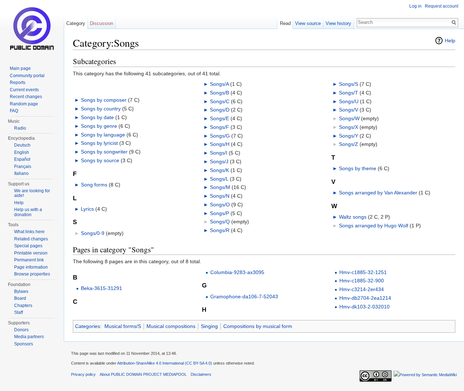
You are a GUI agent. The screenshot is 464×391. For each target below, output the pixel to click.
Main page (20, 68)
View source (308, 23)
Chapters (23, 305)
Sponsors (23, 343)
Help (450, 40)
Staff (18, 312)
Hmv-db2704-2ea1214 (365, 298)
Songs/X (348, 127)
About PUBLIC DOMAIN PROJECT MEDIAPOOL (143, 374)
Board (20, 298)
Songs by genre (99, 126)
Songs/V (348, 110)
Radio (20, 128)
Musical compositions (170, 326)
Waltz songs (352, 217)
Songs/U (349, 101)
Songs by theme (357, 168)
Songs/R (219, 230)
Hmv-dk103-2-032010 (364, 307)
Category (75, 23)
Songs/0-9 (92, 233)
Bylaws (21, 291)
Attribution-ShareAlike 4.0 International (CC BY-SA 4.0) (164, 363)
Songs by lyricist (99, 143)
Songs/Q (220, 221)
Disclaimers (201, 374)
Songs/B (219, 93)
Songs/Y (348, 136)
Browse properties (32, 274)
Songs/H (219, 144)
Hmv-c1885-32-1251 (363, 272)
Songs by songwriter (104, 152)
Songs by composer (104, 100)
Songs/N (219, 196)
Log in (415, 6)
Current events (24, 89)
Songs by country (101, 109)
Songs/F (219, 127)
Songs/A (219, 84)
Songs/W (349, 118)
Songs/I (218, 153)
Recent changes (26, 96)
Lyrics (87, 209)
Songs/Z (348, 144)
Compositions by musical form (257, 326)
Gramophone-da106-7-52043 (244, 296)
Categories (87, 326)
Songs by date (97, 117)
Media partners (29, 336)
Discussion (101, 23)
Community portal (27, 75)
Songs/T (348, 93)
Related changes (31, 238)
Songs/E (219, 118)
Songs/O (220, 204)
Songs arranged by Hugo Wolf (373, 225)
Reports (17, 82)
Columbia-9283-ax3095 (237, 272)
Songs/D (219, 110)
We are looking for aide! (32, 193)
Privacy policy (83, 374)
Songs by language (103, 135)
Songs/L (219, 179)
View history (338, 23)
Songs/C (219, 101)
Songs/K (219, 170)
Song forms (94, 185)
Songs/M (220, 187)
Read (285, 23)
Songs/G (220, 136)
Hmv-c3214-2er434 (361, 289)
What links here (29, 231)
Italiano (21, 173)
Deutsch (22, 145)
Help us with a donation (28, 212)
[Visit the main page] (32, 29)
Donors (21, 329)
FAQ (14, 110)
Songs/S (348, 84)
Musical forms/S (122, 326)
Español (22, 159)
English (21, 152)
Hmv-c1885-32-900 (361, 280)
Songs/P (219, 213)
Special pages (28, 245)
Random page (24, 103)
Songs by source (100, 160)
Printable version (30, 253)
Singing (209, 326)
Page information (31, 267)
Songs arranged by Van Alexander (378, 193)
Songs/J (219, 161)
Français (22, 166)
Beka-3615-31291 (101, 288)
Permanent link (29, 259)
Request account (441, 6)
